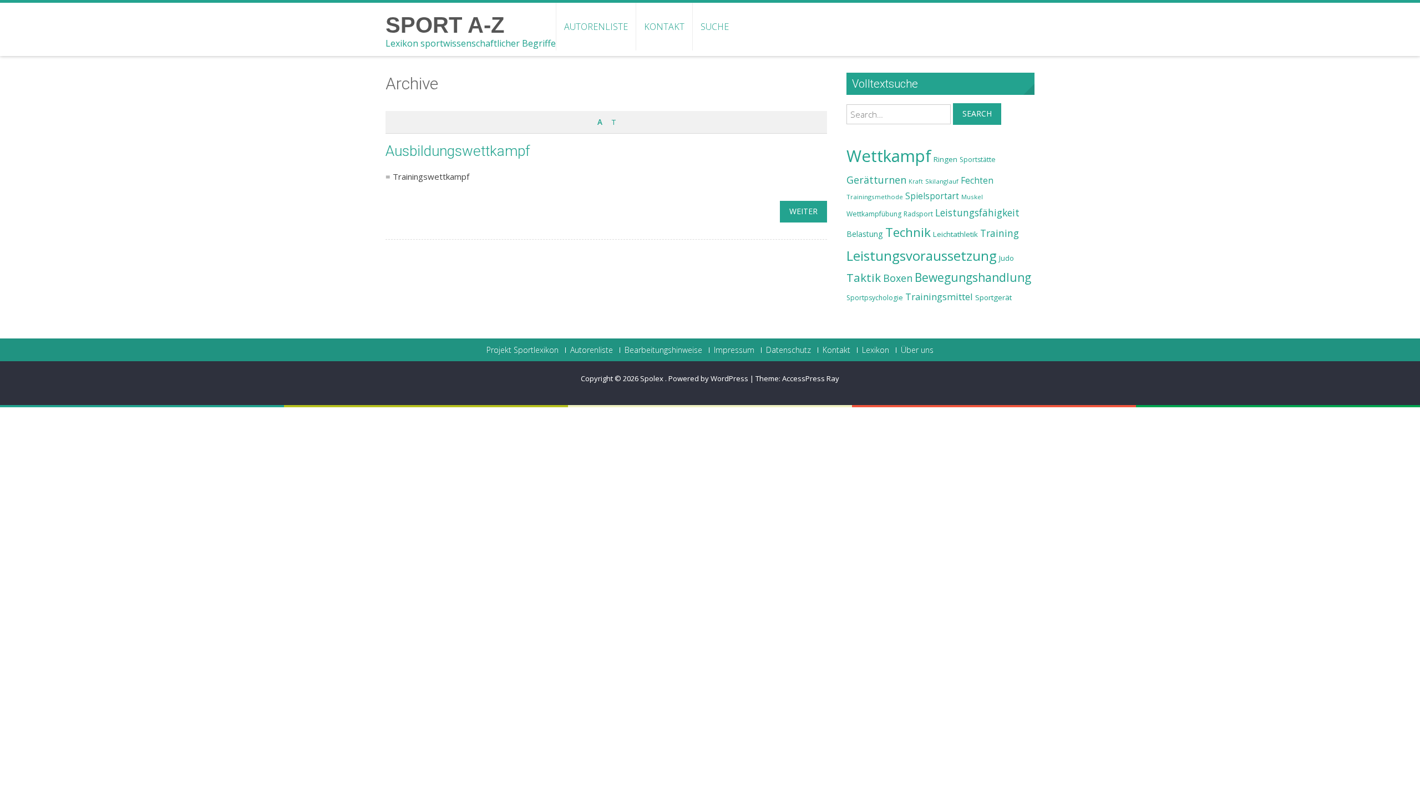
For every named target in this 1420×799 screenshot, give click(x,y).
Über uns (917, 350)
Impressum (734, 350)
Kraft (916, 181)
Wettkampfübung (873, 214)
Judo (1006, 258)
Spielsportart (932, 196)
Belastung (864, 234)
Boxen (897, 278)
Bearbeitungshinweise (663, 350)
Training (999, 233)
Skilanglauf (941, 181)
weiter (803, 211)
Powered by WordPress (708, 378)
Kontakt (664, 27)
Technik (908, 232)
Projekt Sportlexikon (522, 350)
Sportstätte (978, 159)
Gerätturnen (876, 179)
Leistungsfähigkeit (977, 212)
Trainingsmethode (874, 197)
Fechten (977, 180)
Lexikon (875, 350)
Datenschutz (788, 350)
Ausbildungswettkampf (458, 151)
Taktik (863, 277)
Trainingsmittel (939, 296)
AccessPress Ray (810, 378)
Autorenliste (596, 27)
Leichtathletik (955, 234)
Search (977, 113)
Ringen (945, 159)
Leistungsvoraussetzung (921, 256)
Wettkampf (888, 156)
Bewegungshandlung (973, 277)
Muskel (972, 197)
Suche (715, 27)
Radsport (918, 214)
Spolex (652, 378)
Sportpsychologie (874, 297)
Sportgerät (993, 297)
